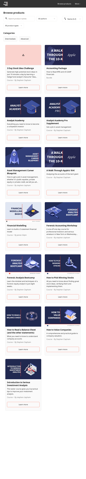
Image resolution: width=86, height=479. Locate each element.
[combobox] (46, 18)
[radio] (10, 38)
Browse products (64, 4)
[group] (43, 38)
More (77, 4)
